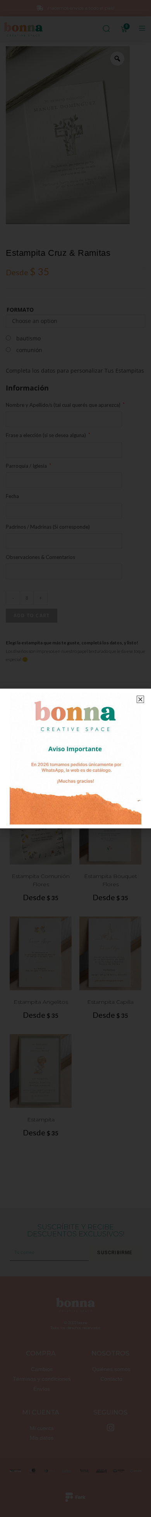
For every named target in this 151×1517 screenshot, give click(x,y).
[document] (75, 758)
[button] (140, 699)
